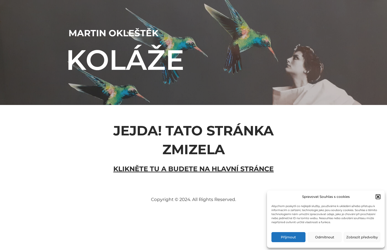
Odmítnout (324, 237)
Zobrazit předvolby (362, 237)
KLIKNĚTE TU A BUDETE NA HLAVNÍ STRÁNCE (193, 169)
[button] (378, 196)
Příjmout (288, 237)
